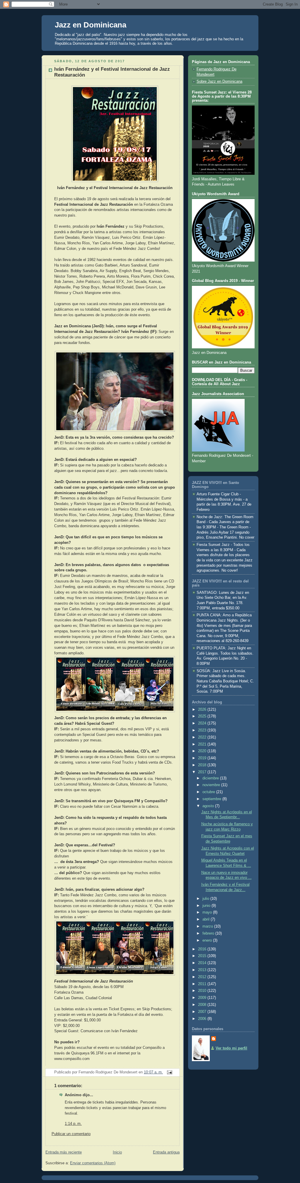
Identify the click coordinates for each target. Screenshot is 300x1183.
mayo (207, 912)
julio (206, 899)
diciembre (211, 778)
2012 (202, 977)
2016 (202, 949)
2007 (202, 1012)
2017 (202, 772)
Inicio (117, 1152)
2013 (202, 970)
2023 (202, 730)
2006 (202, 1019)
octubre (209, 792)
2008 (202, 1005)
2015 (202, 956)
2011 (202, 984)
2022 (202, 737)
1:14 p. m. (73, 1124)
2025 (202, 716)
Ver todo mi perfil (231, 1048)
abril (206, 919)
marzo (208, 926)
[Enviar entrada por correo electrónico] (168, 1072)
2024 (202, 723)
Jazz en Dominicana (90, 24)
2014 (202, 963)
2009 (202, 998)
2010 (202, 991)
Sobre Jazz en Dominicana (219, 81)
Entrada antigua (166, 1152)
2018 (202, 765)
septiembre (212, 799)
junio (207, 906)
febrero (208, 933)
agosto (208, 806)
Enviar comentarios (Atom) (92, 1163)
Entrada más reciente (63, 1152)
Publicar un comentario (71, 1134)
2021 (202, 744)
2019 (202, 758)
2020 (202, 751)
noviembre (211, 785)
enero (207, 940)
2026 (202, 710)
